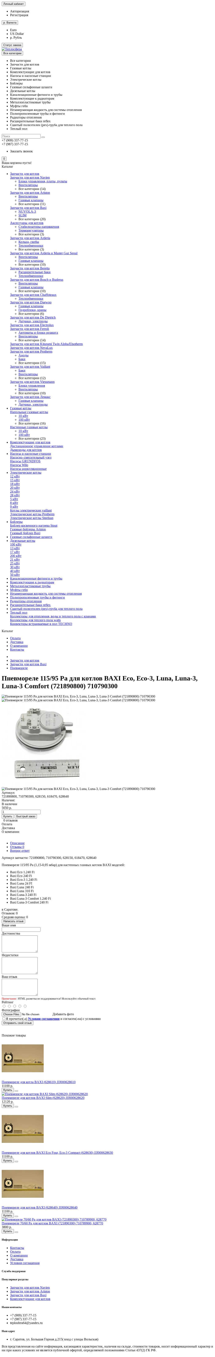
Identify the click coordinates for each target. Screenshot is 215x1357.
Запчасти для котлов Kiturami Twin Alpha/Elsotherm (46, 344)
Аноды (23, 355)
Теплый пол (18, 612)
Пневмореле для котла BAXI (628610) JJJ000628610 (39, 1082)
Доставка (16, 642)
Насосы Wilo (19, 465)
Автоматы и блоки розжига (38, 332)
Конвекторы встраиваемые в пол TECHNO (41, 624)
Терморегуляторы (31, 230)
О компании (19, 646)
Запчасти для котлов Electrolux (32, 325)
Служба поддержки (13, 1271)
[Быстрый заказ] (16, 1091)
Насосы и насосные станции (30, 453)
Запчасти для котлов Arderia (30, 238)
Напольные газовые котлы (29, 412)
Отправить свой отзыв (17, 1023)
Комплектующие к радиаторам (32, 582)
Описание (17, 843)
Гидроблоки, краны (32, 310)
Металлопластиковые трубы (30, 586)
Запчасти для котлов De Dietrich (33, 317)
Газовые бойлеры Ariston (28, 529)
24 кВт (15, 491)
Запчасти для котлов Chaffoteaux (33, 295)
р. (9, 22)
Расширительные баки (34, 272)
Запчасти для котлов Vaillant (30, 366)
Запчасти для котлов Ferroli (29, 329)
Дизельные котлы (22, 540)
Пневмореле (19, 668)
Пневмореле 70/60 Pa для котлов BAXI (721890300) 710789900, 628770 (52, 1223)
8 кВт (14, 503)
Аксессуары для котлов (26, 223)
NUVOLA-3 (27, 211)
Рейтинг (8, 1002)
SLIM (22, 215)
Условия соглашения (24, 1263)
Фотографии (11, 1010)
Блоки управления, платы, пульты (42, 181)
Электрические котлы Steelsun (31, 518)
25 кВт (15, 563)
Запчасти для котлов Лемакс (30, 397)
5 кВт (14, 499)
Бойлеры (16, 522)
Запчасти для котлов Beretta (30, 268)
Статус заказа (12, 45)
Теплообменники (30, 245)
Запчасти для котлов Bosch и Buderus (36, 279)
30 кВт (15, 567)
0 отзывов (10, 820)
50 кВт (15, 574)
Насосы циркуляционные (28, 469)
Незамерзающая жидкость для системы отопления (46, 593)
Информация (10, 1239)
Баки (21, 359)
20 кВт (15, 487)
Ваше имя (9, 925)
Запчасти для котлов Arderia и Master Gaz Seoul (43, 253)
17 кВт (15, 552)
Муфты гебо (19, 590)
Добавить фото (63, 1014)
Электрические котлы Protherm (32, 514)
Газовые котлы (20, 408)
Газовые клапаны (30, 200)
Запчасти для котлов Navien (30, 177)
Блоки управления (31, 385)
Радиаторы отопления (26, 601)
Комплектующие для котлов (30, 442)
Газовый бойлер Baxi (25, 533)
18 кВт (15, 484)
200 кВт (15, 556)
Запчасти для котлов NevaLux (31, 347)
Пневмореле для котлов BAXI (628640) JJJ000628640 (39, 1207)
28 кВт (15, 495)
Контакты (17, 649)
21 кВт (15, 559)
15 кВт (15, 480)
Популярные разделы (15, 1279)
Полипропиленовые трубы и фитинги (37, 597)
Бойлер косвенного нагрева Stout (33, 525)
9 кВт (14, 506)
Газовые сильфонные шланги (31, 537)
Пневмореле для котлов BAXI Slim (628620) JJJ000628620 (43, 1098)
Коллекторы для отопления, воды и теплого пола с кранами (53, 616)
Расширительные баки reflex (30, 605)
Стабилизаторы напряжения (38, 226)
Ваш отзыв (9, 977)
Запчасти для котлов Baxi (28, 208)
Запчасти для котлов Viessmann (32, 382)
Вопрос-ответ (20, 850)
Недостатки (10, 955)
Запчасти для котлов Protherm (31, 351)
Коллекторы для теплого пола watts (35, 620)
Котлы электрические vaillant (31, 510)
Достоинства (11, 933)
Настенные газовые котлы (29, 427)
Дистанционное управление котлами (36, 446)
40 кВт (15, 571)
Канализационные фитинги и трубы (36, 578)
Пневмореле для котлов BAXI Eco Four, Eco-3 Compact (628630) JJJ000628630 (57, 1152)
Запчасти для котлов (24, 173)
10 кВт (23, 416)
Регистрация (19, 15)
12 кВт (15, 476)
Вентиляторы (28, 185)
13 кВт (15, 548)
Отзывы (17, 847)
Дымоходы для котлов (26, 450)
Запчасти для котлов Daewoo (30, 302)
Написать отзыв (13, 921)
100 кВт (24, 419)
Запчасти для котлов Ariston (30, 192)
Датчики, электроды (33, 321)
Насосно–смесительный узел (30, 457)
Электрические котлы (25, 472)
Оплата (15, 638)
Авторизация (19, 11)
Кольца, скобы (28, 242)
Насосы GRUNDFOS (25, 461)
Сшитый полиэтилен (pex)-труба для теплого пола (46, 609)
